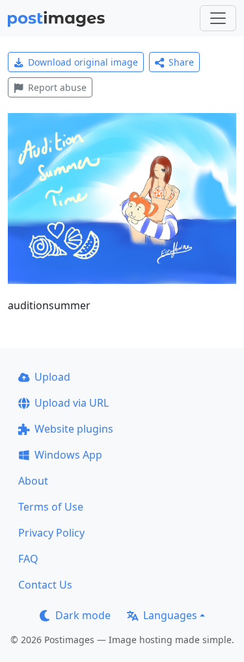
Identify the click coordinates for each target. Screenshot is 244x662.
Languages (170, 615)
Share (181, 62)
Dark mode (83, 615)
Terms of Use (50, 507)
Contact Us (45, 585)
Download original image (83, 62)
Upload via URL (71, 403)
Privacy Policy (51, 533)
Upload (52, 377)
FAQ (28, 559)
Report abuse (57, 87)
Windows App (68, 455)
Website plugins (73, 429)
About (33, 481)
